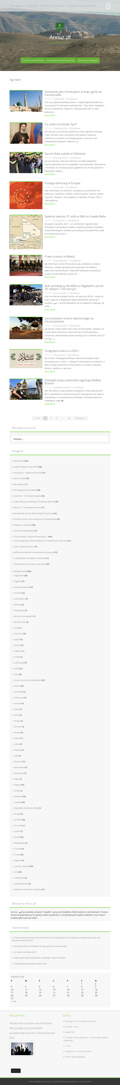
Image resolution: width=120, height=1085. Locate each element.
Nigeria (17, 784)
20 (54, 992)
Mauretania (19, 767)
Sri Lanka (18, 825)
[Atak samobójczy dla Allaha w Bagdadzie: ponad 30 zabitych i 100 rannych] (26, 294)
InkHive (49, 1081)
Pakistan (18, 796)
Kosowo (18, 726)
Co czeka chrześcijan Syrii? (61, 124)
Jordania (18, 691)
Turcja (17, 854)
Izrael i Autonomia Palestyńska (27, 680)
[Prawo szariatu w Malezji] (26, 265)
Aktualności (19, 461)
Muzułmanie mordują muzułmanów (30, 564)
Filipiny (17, 651)
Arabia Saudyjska (21, 587)
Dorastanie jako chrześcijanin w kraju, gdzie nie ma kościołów (73, 93)
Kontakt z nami (31, 5)
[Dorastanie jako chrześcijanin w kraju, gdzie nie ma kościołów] (26, 100)
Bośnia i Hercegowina (23, 616)
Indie (16, 657)
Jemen (17, 686)
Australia (18, 593)
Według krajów (20, 571)
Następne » (80, 418)
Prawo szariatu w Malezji (60, 256)
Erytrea (17, 645)
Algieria (17, 581)
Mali (16, 755)
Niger (16, 779)
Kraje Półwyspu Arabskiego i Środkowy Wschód (34, 501)
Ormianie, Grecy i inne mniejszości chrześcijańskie (35, 519)
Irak (16, 668)
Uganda (17, 860)
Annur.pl (60, 37)
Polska (17, 802)
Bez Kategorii (19, 484)
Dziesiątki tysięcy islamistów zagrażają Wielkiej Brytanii (73, 382)
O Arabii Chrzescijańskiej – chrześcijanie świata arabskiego (48, 60)
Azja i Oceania (19, 478)
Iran (16, 674)
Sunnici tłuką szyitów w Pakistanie (65, 153)
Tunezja (17, 848)
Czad (16, 627)
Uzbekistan (19, 877)
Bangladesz (19, 610)
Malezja (17, 750)
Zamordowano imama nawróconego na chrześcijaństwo (69, 320)
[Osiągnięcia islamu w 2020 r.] (26, 358)
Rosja (16, 814)
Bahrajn (17, 604)
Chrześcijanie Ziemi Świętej (25, 490)
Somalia (17, 819)
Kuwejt (17, 732)
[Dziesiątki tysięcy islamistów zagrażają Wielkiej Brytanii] (26, 389)
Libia (16, 744)
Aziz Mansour (72, 98)
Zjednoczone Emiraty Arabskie (27, 889)
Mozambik (19, 773)
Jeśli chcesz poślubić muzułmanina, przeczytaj (34, 552)
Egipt (16, 639)
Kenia (16, 715)
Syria (16, 837)
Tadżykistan (19, 843)
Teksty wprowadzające (88, 60)
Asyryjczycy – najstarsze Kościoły (28, 472)
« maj (13, 1001)
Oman (17, 790)
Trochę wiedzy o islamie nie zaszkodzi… (30, 536)
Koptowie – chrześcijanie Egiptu (27, 496)
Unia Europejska (21, 866)
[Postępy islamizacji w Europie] (26, 195)
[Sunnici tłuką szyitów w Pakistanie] (26, 162)
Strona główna (16, 5)
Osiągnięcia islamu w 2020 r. (62, 351)
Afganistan (19, 575)
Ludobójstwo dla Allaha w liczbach (29, 558)
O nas (68, 1045)
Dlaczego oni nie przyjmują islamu (81, 5)
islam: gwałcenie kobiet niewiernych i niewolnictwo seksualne (40, 540)
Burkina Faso (20, 622)
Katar (16, 709)
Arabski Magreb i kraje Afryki (26, 466)
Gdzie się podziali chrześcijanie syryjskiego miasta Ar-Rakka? (40, 957)
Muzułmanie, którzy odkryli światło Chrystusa (33, 513)
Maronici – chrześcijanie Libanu (27, 507)
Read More (50, 115)
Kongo (17, 721)
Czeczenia (18, 633)
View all (15, 1070)
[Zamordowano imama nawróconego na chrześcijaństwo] (26, 328)
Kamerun (18, 697)
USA (16, 872)
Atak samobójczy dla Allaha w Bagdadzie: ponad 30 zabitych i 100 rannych (74, 287)
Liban (16, 738)
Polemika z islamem (22, 525)
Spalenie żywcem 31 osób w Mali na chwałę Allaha (75, 216)
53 (69, 418)
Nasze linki (70, 1032)
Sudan (17, 831)
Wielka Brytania (21, 883)
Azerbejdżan (19, 598)
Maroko (17, 761)
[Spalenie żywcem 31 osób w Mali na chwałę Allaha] (26, 232)
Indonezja (18, 662)
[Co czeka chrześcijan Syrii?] (26, 133)
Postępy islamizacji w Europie (62, 183)
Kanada (17, 703)
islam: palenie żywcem (24, 546)
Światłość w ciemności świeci (53, 5)
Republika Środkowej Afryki (26, 808)
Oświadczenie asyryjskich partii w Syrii (30, 963)
